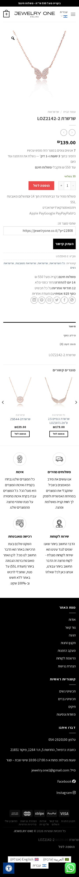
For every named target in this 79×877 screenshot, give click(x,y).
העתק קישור (64, 244)
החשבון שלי (11, 821)
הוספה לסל (41, 185)
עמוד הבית (69, 112)
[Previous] (76, 411)
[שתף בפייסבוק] (64, 300)
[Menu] (73, 14)
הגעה (72, 635)
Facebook (64, 781)
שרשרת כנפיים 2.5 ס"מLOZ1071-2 (59, 421)
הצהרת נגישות (67, 666)
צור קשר (53, 821)
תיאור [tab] (72, 326)
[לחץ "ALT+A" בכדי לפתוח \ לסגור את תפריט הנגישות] (8, 868)
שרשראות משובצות (25, 263)
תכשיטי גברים (67, 699)
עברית (63, 12)
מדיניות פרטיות (28, 824)
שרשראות (53, 112)
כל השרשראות (57, 263)
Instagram (64, 792)
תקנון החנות (68, 643)
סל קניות (44, 824)
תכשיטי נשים (67, 691)
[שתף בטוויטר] (57, 300)
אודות (72, 619)
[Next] (3, 411)
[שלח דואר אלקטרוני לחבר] (49, 300)
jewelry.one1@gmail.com (50, 770)
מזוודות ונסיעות (66, 714)
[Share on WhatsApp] (72, 300)
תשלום (55, 824)
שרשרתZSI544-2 (20, 419)
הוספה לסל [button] (59, 433)
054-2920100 (57, 739)
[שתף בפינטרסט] (41, 300)
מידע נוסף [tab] (69, 335)
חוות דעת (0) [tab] (68, 344)
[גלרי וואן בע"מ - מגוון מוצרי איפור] (35, 14)
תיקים (72, 706)
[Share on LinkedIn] (34, 300)
